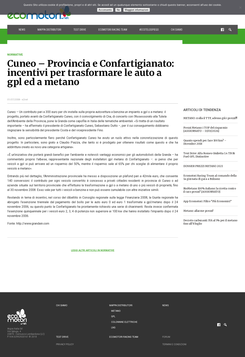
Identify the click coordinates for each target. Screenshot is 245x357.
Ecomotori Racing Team (112, 29)
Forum (166, 337)
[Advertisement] (212, 77)
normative (15, 54)
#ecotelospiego (149, 29)
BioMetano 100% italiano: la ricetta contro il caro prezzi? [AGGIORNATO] (209, 190)
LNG (113, 327)
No (118, 9)
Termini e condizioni (174, 344)
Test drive (80, 29)
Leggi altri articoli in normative (92, 250)
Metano (116, 311)
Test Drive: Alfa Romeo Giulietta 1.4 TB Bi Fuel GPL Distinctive (209, 155)
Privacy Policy (65, 344)
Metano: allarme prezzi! (198, 211)
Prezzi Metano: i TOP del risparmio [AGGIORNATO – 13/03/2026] (205, 129)
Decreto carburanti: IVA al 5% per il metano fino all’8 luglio (210, 222)
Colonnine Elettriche (124, 322)
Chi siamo (176, 29)
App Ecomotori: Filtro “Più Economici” (207, 201)
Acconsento (105, 9)
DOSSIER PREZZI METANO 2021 (203, 166)
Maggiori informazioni (136, 9)
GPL (113, 316)
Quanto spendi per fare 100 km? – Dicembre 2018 (204, 142)
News (22, 29)
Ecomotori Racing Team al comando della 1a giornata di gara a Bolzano (210, 177)
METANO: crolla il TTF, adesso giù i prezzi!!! (210, 118)
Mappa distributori (49, 29)
